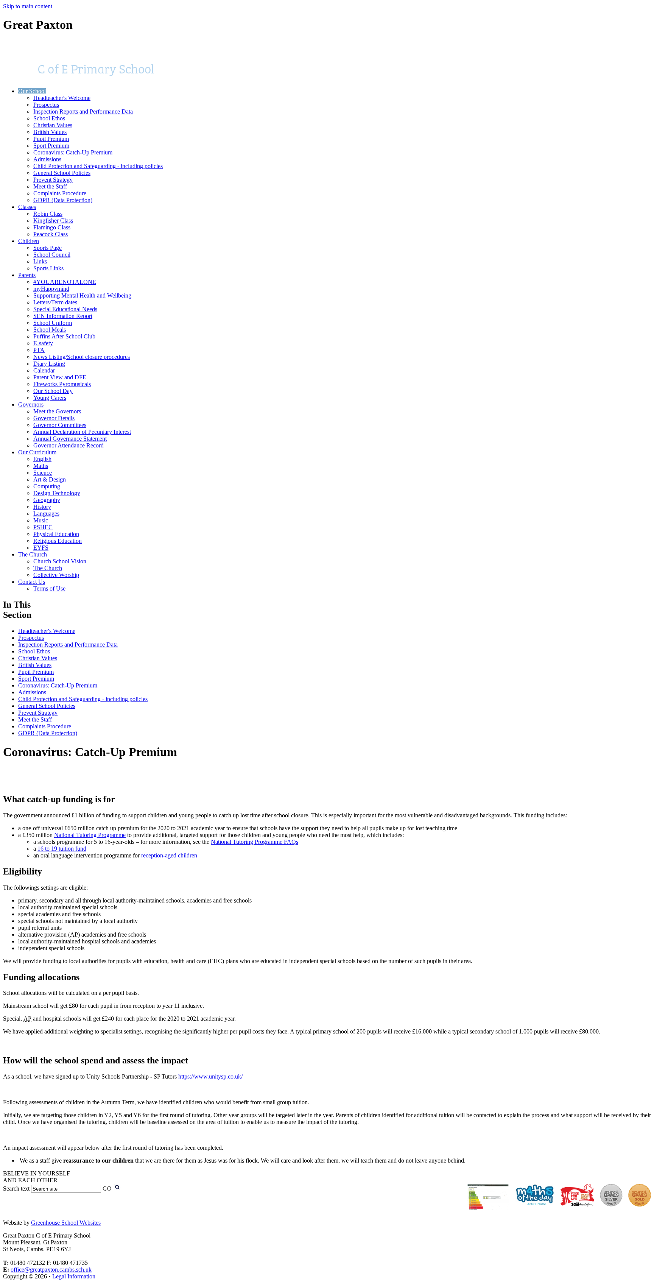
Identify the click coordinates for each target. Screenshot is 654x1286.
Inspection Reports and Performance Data (83, 111)
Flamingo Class (51, 227)
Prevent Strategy (53, 179)
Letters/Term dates (55, 302)
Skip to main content (27, 6)
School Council (51, 254)
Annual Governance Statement (70, 438)
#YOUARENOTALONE (64, 282)
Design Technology (56, 493)
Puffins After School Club (64, 336)
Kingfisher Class (53, 220)
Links (40, 261)
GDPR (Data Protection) (62, 200)
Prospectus (46, 104)
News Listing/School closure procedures (81, 357)
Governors (31, 404)
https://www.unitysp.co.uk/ (210, 1076)
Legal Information (73, 1276)
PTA (39, 350)
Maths (40, 466)
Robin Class (47, 213)
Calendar (44, 370)
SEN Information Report (62, 316)
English (42, 459)
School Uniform (52, 323)
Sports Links (48, 268)
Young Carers (49, 397)
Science (42, 472)
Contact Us (31, 581)
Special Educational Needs (65, 309)
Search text (16, 1188)
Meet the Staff (50, 186)
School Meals (49, 329)
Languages (46, 513)
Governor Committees (59, 425)
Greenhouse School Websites (66, 1222)
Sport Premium (51, 145)
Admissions (47, 159)
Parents (27, 275)
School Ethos (49, 118)
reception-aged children (169, 855)
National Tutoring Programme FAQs (254, 842)
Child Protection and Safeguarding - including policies (98, 166)
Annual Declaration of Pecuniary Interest (82, 432)
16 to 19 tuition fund (61, 848)
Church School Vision (59, 561)
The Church (32, 554)
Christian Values (52, 125)
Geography (46, 500)
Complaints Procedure (59, 193)
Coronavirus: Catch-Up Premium (72, 152)
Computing (46, 486)
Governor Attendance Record (68, 445)
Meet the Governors (57, 411)
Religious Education (57, 541)
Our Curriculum (37, 452)
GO (107, 1188)
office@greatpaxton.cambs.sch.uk (51, 1269)
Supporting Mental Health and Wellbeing (82, 295)
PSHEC (43, 527)
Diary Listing (49, 363)
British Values (50, 132)
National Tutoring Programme (90, 835)
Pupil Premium (51, 139)
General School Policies (61, 173)
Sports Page (47, 248)
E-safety (43, 343)
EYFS (40, 547)
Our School (32, 91)
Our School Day (53, 391)
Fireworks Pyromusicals (62, 384)
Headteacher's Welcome (61, 98)
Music (40, 520)
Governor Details (54, 418)
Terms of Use (49, 588)
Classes (27, 207)
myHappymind (51, 288)
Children (28, 241)
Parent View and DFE (59, 377)
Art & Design (49, 479)
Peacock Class (50, 234)
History (42, 506)
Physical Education (56, 534)
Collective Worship (56, 575)
